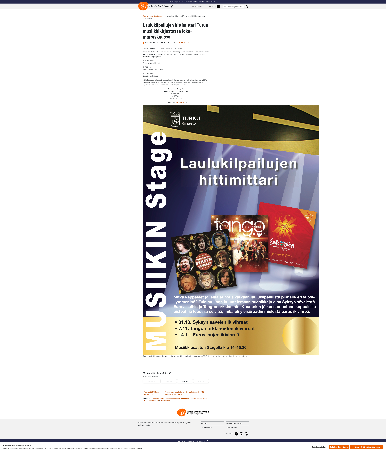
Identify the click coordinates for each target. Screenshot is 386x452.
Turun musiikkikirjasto (153, 400)
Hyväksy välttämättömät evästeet (366, 447)
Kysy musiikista (197, 7)
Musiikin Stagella (202, 398)
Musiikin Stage (192, 398)
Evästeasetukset (231, 428)
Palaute (203, 424)
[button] (151, 381)
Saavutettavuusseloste (234, 424)
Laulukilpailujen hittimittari (172, 398)
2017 (151, 398)
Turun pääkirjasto (165, 400)
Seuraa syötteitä (206, 428)
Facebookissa (180, 103)
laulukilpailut (184, 398)
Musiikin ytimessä (156, 16)
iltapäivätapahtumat (159, 398)
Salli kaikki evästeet (339, 447)
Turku (144, 400)
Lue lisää (138, 448)
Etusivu (145, 16)
